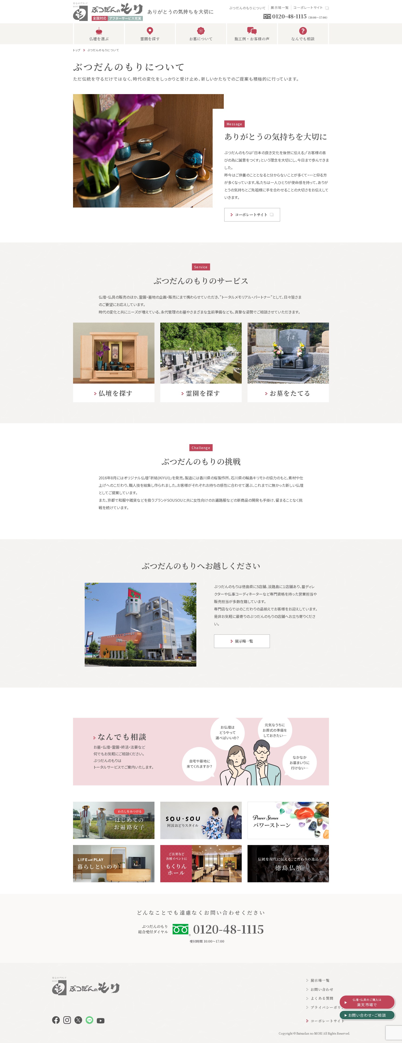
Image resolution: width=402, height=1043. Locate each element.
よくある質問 (322, 998)
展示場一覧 (280, 7)
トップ (77, 50)
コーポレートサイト (308, 7)
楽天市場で (367, 1002)
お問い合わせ (322, 989)
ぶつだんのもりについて (247, 8)
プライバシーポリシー (330, 1007)
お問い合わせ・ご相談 (367, 1015)
